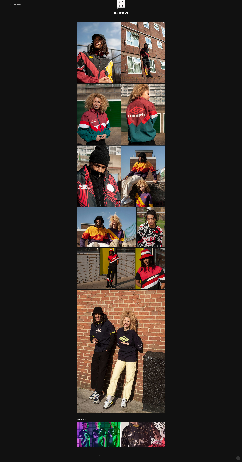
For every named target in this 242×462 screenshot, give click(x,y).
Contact (19, 4)
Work (15, 4)
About (11, 4)
